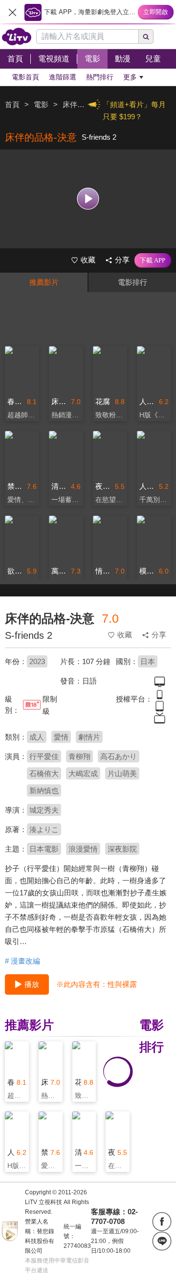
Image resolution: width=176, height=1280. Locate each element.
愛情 (61, 737)
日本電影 (44, 849)
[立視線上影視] (16, 36)
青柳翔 (79, 756)
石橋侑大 (44, 773)
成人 (36, 737)
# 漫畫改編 (22, 961)
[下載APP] (152, 260)
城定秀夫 (44, 810)
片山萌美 (122, 773)
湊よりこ (44, 829)
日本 (147, 661)
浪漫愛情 (83, 849)
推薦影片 (44, 282)
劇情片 (89, 737)
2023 (37, 661)
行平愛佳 (44, 756)
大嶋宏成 (83, 773)
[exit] (12, 12)
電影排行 (132, 282)
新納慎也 (44, 790)
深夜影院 (122, 849)
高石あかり (118, 756)
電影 (41, 104)
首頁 (12, 104)
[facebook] (162, 1221)
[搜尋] (146, 36)
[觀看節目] (88, 199)
